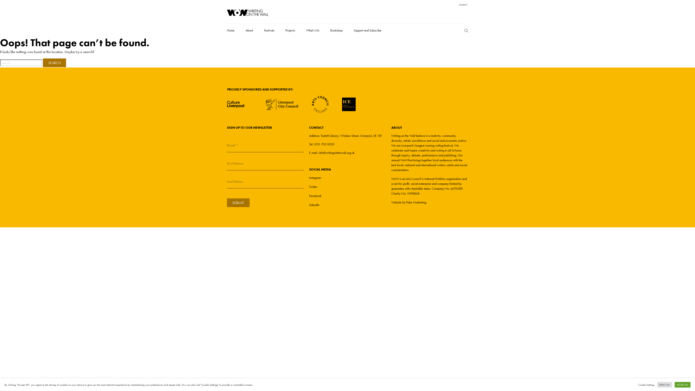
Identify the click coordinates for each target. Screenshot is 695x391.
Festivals (269, 30)
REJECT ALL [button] (664, 384)
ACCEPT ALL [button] (682, 384)
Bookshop (336, 30)
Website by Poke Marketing (408, 202)
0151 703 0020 (324, 144)
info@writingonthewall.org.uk (337, 153)
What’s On (312, 30)
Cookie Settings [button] (646, 384)
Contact (462, 4)
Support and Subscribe (368, 30)
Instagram (315, 178)
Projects (290, 30)
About (249, 30)
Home (231, 30)
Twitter (313, 187)
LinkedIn (314, 205)
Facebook (315, 196)
